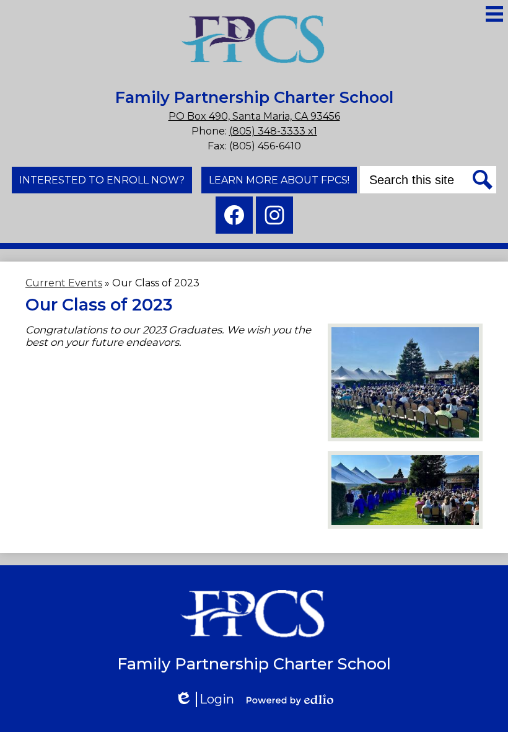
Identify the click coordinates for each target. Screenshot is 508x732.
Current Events (63, 283)
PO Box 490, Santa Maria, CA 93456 (254, 116)
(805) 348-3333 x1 (273, 131)
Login (208, 699)
